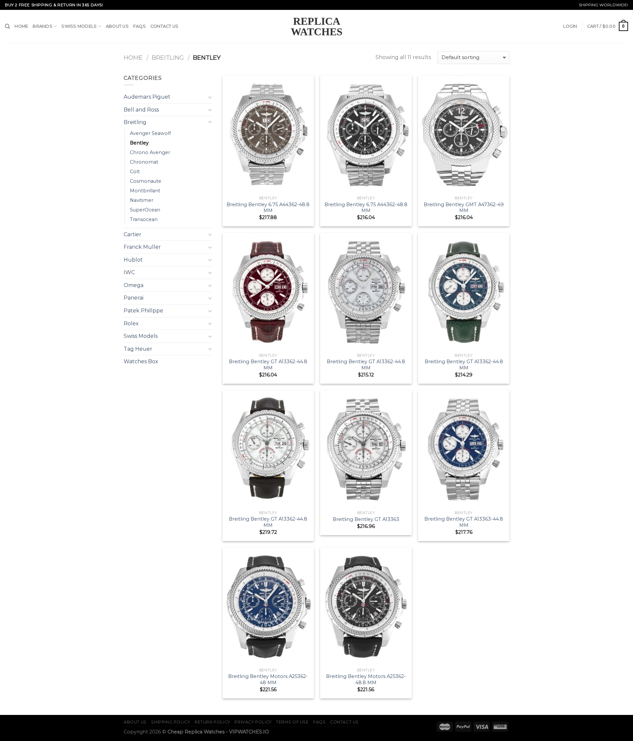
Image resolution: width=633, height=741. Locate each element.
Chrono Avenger (150, 152)
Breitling (168, 57)
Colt (135, 172)
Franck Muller (142, 247)
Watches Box (141, 361)
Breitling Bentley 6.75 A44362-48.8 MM (268, 208)
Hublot (133, 260)
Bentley (139, 143)
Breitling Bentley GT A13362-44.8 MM (268, 365)
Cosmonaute (145, 181)
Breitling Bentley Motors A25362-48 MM (268, 679)
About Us (117, 26)
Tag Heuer (138, 349)
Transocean (144, 219)
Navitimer (141, 200)
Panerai (133, 298)
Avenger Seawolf (150, 133)
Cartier (132, 234)
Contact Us (164, 26)
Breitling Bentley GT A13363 (366, 519)
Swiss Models (79, 26)
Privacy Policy (253, 722)
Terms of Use (292, 722)
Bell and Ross (141, 110)
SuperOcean (145, 210)
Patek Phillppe (143, 310)
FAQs (139, 26)
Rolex (131, 323)
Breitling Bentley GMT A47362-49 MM (464, 208)
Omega (133, 285)
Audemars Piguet (147, 97)
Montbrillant (145, 191)
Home (21, 26)
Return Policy (212, 722)
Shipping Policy (170, 722)
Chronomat (144, 162)
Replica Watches (317, 26)
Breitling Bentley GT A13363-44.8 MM (463, 522)
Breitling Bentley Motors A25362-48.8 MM (366, 679)
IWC (129, 272)
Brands (42, 26)
